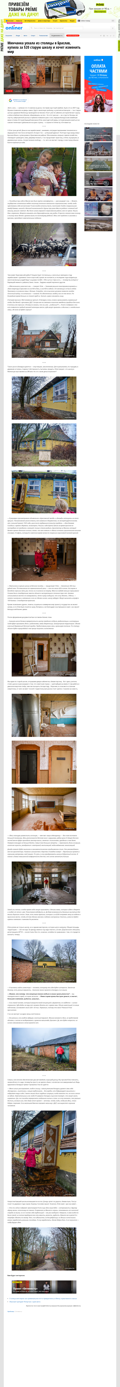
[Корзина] (112, 28)
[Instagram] (104, 35)
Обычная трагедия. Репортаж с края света (24, 1302)
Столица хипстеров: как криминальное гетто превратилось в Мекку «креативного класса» (43, 1299)
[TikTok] (110, 35)
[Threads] (113, 35)
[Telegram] (100, 35)
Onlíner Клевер (85, 21)
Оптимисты (18, 1311)
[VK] (107, 35)
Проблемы (11, 1311)
